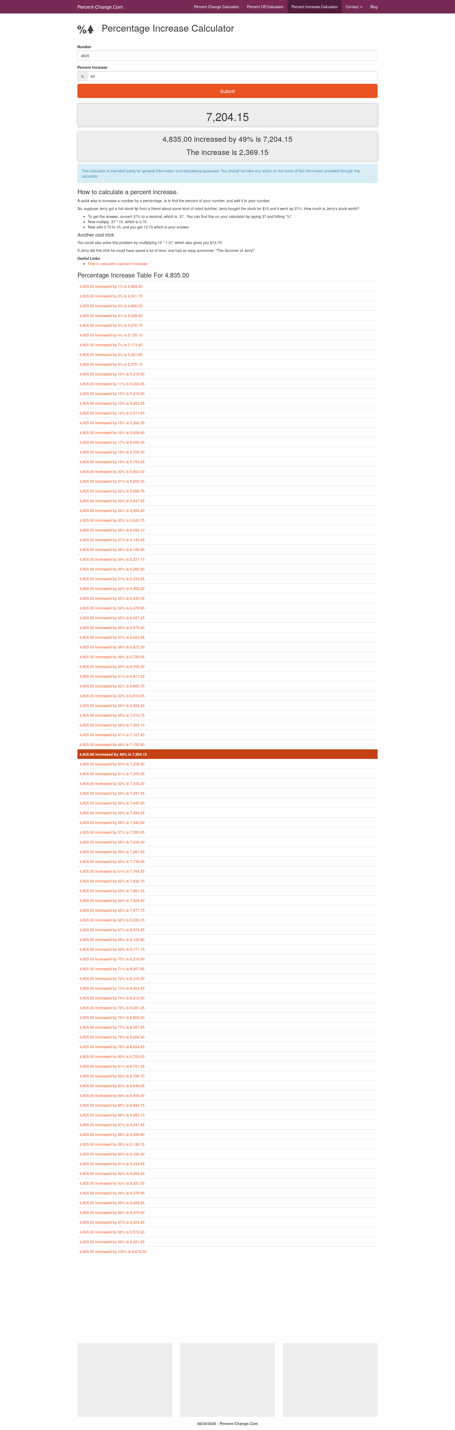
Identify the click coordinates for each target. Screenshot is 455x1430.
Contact (353, 6)
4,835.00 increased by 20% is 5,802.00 (112, 471)
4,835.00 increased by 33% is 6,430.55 (112, 598)
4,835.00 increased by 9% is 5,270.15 (111, 364)
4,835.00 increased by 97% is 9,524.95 (112, 1222)
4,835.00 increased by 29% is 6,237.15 (112, 559)
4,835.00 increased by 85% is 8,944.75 (112, 1105)
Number (84, 46)
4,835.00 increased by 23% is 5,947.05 (112, 500)
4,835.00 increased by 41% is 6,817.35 (112, 676)
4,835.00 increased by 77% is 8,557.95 (112, 1027)
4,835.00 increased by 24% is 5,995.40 (112, 510)
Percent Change (216, 6)
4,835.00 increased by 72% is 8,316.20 (112, 978)
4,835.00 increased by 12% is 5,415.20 (112, 393)
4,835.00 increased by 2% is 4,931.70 (111, 296)
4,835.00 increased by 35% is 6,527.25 (112, 617)
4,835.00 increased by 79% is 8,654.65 (112, 1046)
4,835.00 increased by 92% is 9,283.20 (112, 1173)
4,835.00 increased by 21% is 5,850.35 (112, 481)
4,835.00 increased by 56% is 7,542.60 (112, 822)
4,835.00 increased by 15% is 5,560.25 (112, 422)
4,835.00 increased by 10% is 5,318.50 (112, 374)
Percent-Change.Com (100, 6)
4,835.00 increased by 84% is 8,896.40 (112, 1095)
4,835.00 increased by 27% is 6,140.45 (112, 539)
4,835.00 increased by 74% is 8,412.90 (112, 997)
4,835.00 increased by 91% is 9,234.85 (112, 1163)
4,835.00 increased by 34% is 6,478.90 (112, 608)
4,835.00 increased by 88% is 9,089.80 (112, 1134)
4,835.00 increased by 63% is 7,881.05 (112, 890)
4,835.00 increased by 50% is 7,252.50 (112, 764)
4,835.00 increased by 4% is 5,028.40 (111, 315)
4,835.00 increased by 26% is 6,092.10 (112, 530)
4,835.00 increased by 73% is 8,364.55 (112, 988)
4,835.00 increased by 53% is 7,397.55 (112, 793)
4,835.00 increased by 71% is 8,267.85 (112, 968)
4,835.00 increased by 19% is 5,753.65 (112, 461)
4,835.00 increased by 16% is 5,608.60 (112, 432)
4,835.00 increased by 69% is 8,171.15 (112, 949)
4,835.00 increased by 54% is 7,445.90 (112, 803)
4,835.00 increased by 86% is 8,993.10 (112, 1114)
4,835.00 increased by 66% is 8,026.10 (112, 920)
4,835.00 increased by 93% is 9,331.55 (112, 1183)
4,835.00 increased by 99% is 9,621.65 (112, 1241)
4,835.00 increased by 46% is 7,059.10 (112, 725)
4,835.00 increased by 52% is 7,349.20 (112, 783)
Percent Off (265, 6)
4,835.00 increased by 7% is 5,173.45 (111, 344)
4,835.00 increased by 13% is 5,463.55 (112, 403)
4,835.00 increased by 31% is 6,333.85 (112, 578)
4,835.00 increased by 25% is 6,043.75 (112, 520)
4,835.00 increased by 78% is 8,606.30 (112, 1036)
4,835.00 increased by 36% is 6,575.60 (112, 627)
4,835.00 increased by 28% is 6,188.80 (112, 549)
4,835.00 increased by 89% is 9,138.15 (112, 1144)
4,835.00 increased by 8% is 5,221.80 (111, 354)
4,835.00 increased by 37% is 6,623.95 (112, 637)
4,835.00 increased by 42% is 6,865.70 (112, 686)
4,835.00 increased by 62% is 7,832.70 (112, 881)
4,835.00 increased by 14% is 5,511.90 (112, 413)
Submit (227, 90)
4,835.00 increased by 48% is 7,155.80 (112, 744)
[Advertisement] (227, 1301)
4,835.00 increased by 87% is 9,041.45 (112, 1124)
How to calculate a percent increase (117, 263)
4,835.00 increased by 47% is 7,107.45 (112, 734)
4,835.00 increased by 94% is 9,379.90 (112, 1192)
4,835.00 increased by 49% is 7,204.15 (113, 754)
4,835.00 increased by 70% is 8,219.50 (112, 959)
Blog (374, 6)
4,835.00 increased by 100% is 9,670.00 (113, 1251)
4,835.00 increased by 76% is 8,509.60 (112, 1017)
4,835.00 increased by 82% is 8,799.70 (112, 1075)
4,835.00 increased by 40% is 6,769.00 (112, 666)
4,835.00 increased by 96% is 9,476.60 (112, 1212)
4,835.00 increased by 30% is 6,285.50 (112, 569)
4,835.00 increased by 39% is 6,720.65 (112, 656)
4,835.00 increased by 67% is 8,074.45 (112, 929)
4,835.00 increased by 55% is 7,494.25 (112, 812)
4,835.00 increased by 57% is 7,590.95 (112, 832)
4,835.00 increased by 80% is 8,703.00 (112, 1056)
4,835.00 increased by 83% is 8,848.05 (112, 1085)
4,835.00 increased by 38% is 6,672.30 (112, 647)
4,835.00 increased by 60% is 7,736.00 (112, 861)
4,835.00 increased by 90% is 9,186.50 (112, 1153)
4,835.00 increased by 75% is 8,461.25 (112, 1007)
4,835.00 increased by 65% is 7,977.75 (112, 910)
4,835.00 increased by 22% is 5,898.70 (112, 491)
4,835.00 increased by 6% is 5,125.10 (111, 335)
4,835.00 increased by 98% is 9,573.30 (112, 1231)
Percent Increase (314, 6)
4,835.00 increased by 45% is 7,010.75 (112, 715)
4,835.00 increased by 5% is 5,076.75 (111, 325)
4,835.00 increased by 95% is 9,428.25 (112, 1202)
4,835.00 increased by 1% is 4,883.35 (111, 286)
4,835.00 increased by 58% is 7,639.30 (112, 842)
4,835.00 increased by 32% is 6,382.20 (112, 588)
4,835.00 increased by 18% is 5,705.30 (112, 452)
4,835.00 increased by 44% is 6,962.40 (112, 705)
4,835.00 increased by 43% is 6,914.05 (112, 695)
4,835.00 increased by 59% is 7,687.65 (112, 851)
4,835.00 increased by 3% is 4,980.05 (111, 305)
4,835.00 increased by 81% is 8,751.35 (112, 1066)
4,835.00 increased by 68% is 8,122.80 (112, 939)
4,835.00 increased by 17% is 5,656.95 (112, 442)
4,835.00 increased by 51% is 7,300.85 (112, 773)
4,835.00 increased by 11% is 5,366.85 (112, 383)
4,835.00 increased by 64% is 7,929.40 (112, 900)
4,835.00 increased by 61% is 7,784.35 (112, 871)
